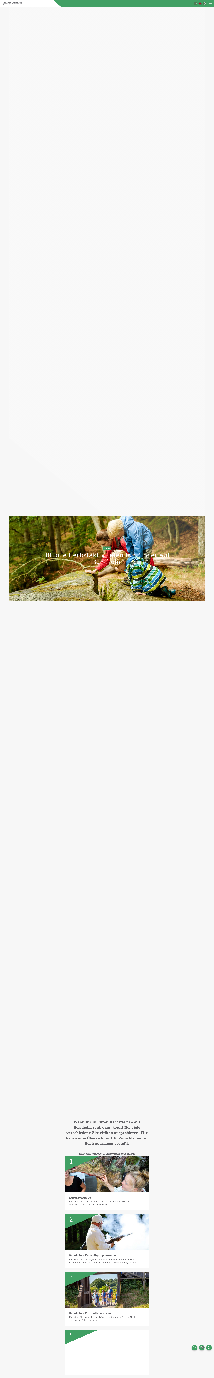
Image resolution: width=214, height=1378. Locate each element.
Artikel (107, 548)
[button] (200, 3)
